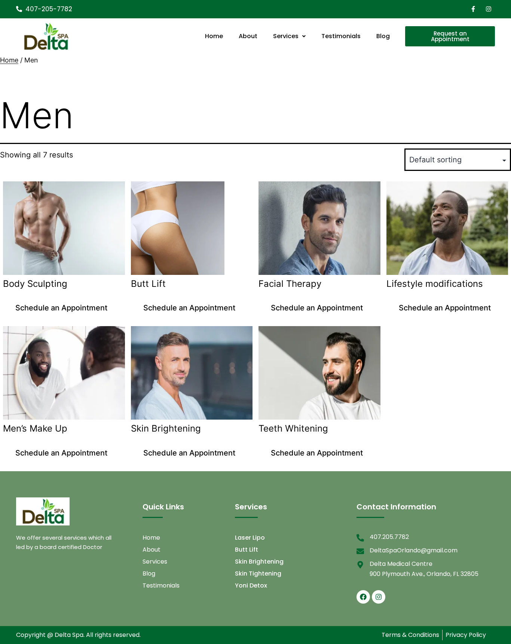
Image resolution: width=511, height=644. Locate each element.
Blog (383, 36)
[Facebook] (363, 597)
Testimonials (341, 36)
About (248, 36)
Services (286, 36)
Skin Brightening (259, 561)
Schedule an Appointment (61, 307)
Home (214, 36)
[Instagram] (378, 597)
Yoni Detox (251, 585)
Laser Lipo (250, 537)
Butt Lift (246, 549)
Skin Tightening (258, 573)
